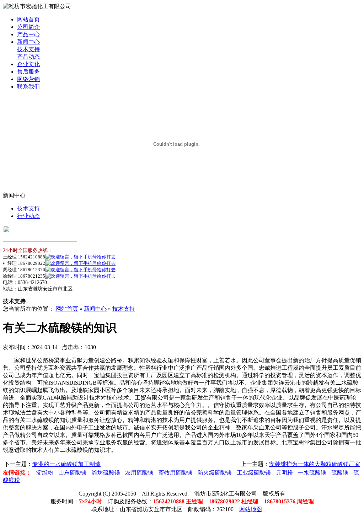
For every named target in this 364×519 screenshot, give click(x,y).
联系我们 (28, 87)
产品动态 (28, 57)
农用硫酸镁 (139, 473)
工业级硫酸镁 (254, 473)
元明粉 (284, 473)
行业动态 (28, 216)
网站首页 (28, 19)
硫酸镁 (339, 473)
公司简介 (28, 27)
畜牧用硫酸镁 (176, 473)
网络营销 (28, 79)
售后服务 (28, 72)
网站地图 (250, 509)
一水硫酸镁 (312, 473)
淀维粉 (44, 473)
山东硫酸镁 (72, 473)
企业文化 (28, 64)
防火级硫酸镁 (215, 473)
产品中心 (28, 34)
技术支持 (28, 49)
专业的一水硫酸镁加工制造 (66, 464)
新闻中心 (28, 42)
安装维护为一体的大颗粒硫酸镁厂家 (314, 464)
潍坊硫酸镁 (106, 473)
